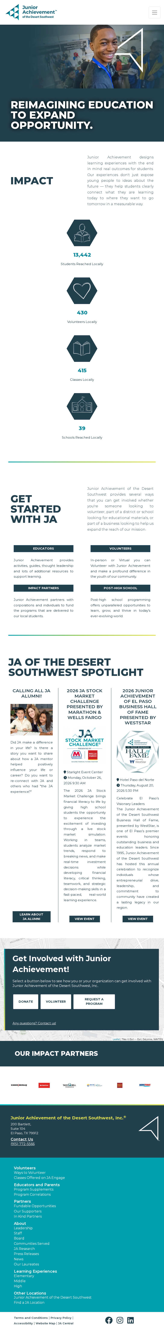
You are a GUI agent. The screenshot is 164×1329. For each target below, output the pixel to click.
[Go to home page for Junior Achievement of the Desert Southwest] (31, 12)
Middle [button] (20, 1281)
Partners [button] (22, 1201)
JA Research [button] (24, 1249)
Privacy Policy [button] (61, 1317)
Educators (43, 548)
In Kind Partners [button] (28, 1216)
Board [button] (19, 1238)
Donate (26, 1002)
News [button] (18, 1259)
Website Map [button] (45, 1323)
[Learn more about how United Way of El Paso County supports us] (94, 1088)
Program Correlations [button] (32, 1195)
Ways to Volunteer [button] (30, 1173)
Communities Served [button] (32, 1244)
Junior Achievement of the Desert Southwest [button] (53, 1297)
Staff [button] (18, 1233)
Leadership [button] (23, 1228)
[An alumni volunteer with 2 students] (31, 721)
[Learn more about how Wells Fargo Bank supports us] (119, 1088)
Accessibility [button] (23, 1323)
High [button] (18, 1286)
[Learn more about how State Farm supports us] (44, 1088)
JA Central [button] (65, 1323)
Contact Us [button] (22, 1139)
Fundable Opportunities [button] (35, 1206)
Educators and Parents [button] (37, 1185)
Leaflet (116, 1039)
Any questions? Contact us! (34, 1023)
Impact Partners (43, 588)
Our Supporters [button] (27, 1211)
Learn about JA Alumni (31, 917)
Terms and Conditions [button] (31, 1317)
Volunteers (121, 548)
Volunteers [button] (25, 1168)
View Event (85, 919)
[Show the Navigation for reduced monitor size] (155, 12)
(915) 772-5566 (23, 1144)
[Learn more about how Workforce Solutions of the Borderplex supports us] (145, 1088)
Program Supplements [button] (33, 1189)
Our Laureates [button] (26, 1264)
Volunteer (56, 1002)
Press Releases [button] (26, 1254)
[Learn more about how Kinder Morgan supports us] (19, 1088)
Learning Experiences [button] (35, 1271)
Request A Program (94, 1001)
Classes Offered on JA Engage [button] (39, 1178)
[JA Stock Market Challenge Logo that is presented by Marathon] (85, 746)
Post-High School (120, 588)
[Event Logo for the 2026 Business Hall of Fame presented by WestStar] (138, 753)
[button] (110, 1320)
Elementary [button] (24, 1276)
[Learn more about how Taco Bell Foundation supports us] (69, 1088)
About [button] (20, 1223)
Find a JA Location (29, 1303)
